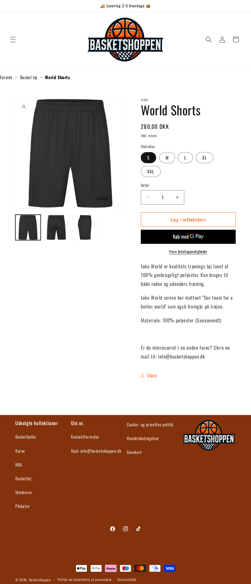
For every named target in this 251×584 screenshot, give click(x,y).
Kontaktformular (85, 436)
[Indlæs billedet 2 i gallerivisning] (56, 227)
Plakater (22, 506)
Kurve (20, 451)
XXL (150, 171)
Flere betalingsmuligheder (188, 251)
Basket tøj (28, 77)
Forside (6, 77)
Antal (145, 185)
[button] (13, 39)
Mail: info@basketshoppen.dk (96, 451)
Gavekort (134, 452)
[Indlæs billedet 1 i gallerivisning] (28, 227)
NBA (18, 464)
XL (204, 157)
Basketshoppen (40, 579)
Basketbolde (25, 436)
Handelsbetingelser (143, 438)
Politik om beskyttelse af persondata (84, 579)
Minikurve (23, 492)
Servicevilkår (127, 579)
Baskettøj (23, 478)
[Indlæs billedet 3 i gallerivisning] (84, 227)
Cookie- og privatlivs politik (150, 424)
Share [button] (152, 375)
